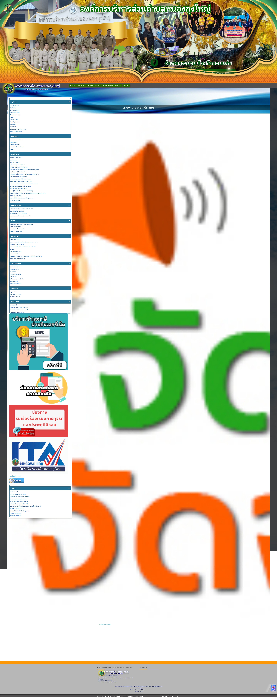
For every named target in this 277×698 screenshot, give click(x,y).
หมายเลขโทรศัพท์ (14, 119)
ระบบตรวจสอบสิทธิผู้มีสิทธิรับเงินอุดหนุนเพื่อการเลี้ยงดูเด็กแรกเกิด (25, 506)
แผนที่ (11, 117)
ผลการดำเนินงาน (15, 154)
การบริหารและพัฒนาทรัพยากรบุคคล (18, 167)
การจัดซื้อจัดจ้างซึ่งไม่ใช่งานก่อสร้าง (205, 504)
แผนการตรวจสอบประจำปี (16, 226)
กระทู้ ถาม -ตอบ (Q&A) (15, 513)
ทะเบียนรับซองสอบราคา (105, 624)
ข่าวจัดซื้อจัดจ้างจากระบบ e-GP (17, 211)
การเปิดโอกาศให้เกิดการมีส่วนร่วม (18, 172)
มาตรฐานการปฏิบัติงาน (15, 200)
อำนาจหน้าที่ (13, 124)
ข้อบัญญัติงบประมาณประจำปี (17, 244)
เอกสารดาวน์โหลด (15, 301)
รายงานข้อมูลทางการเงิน (16, 195)
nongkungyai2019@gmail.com (140, 689)
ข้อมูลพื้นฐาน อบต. (14, 122)
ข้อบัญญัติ (12, 249)
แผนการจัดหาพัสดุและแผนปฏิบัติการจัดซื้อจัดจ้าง (21, 209)
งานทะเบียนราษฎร (14, 267)
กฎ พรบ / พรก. (13, 292)
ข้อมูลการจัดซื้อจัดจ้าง (16, 205)
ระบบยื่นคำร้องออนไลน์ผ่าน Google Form (19, 511)
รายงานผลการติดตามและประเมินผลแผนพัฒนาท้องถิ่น (23, 247)
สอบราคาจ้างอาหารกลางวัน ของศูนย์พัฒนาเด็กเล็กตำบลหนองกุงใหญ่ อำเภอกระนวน (216, 626)
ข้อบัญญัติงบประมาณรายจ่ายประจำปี (19, 310)
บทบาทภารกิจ (13, 276)
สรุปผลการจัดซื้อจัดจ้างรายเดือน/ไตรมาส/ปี (20, 216)
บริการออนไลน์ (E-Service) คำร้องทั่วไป (19, 504)
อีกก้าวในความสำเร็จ (15, 162)
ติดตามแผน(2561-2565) (15, 251)
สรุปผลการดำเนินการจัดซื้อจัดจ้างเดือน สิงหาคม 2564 (209, 533)
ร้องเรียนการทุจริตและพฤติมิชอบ (18, 494)
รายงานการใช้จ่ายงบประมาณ (17, 147)
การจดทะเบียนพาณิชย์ (15, 274)
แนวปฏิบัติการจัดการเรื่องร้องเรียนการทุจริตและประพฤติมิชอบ (24, 169)
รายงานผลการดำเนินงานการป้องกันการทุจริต (21, 181)
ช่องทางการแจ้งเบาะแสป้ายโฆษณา (18, 499)
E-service (13, 488)
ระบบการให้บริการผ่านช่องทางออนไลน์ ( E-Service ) (22, 198)
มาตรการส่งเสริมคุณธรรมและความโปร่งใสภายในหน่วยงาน (24, 184)
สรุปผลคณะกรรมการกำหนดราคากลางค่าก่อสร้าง (208, 555)
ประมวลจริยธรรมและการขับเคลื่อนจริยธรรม (20, 186)
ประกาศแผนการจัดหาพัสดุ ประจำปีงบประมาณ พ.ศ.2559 (210, 590)
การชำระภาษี (13, 272)
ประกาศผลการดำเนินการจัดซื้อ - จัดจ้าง (90, 100)
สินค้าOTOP (13, 127)
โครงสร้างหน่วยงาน (14, 112)
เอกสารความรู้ (13, 305)
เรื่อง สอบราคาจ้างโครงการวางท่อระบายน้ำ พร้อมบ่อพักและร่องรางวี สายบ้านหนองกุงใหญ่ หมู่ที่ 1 (122, 504)
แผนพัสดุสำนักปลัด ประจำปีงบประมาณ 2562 (207, 624)
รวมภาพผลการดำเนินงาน (16, 157)
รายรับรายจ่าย (13, 160)
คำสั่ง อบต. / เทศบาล (15, 296)
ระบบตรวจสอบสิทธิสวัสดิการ (17, 508)
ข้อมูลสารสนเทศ (14, 136)
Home (77, 100)
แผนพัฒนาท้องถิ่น (15, 236)
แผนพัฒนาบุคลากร (14, 144)
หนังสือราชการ (13, 142)
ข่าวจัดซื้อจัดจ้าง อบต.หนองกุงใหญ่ (18, 213)
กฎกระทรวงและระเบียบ (15, 294)
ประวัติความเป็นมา (14, 105)
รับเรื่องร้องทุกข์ (14, 492)
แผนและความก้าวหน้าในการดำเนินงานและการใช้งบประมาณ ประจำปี (26, 256)
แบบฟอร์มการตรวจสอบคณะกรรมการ (19, 307)
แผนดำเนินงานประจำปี (15, 239)
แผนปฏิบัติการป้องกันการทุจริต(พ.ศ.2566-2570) (21, 191)
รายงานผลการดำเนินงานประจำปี (18, 258)
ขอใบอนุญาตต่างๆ (14, 269)
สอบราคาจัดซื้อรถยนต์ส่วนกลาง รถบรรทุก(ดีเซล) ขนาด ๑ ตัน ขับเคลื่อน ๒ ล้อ (117, 555)
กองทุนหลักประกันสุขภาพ (16, 140)
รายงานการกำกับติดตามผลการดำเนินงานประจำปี (21, 224)
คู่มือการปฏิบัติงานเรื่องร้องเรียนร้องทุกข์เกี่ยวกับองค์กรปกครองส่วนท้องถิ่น (28, 193)
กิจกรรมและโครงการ (15, 115)
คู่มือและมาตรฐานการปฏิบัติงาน (17, 165)
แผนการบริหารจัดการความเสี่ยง (17, 229)
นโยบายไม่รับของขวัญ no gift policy (18, 176)
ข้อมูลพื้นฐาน (14, 102)
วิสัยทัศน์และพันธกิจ (15, 110)
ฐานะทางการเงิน (14, 281)
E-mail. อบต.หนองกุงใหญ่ (16, 131)
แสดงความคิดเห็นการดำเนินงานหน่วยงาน (20, 496)
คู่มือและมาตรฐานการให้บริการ (17, 279)
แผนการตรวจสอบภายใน (16, 231)
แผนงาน (12, 149)
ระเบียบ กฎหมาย (14, 288)
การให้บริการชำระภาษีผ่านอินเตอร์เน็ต (19, 501)
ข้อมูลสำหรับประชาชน (16, 263)
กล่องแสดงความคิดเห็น (15, 283)
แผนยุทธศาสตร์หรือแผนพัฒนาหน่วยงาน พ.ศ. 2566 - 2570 (23, 242)
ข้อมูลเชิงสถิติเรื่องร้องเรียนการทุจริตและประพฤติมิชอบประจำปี (24, 174)
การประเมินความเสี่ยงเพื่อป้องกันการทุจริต (20, 179)
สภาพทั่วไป (12, 108)
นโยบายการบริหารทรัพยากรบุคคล (18, 129)
